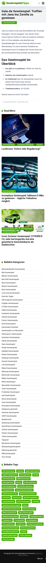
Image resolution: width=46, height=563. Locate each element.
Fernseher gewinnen (25, 486)
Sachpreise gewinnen (9, 232)
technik (23, 531)
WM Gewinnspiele (8, 453)
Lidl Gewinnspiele (8, 365)
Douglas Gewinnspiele (10, 303)
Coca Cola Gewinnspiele (11, 293)
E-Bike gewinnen (30, 482)
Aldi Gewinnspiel (8, 272)
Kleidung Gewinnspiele (10, 358)
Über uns (40, 558)
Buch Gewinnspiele (9, 290)
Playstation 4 (7, 520)
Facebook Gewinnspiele (11, 313)
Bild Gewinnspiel (8, 478)
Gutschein (6, 497)
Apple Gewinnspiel (32, 471)
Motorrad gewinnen (9, 512)
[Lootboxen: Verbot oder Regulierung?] (23, 130)
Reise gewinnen (8, 524)
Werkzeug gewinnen (9, 450)
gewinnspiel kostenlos (10, 102)
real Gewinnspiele (8, 395)
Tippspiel (5, 440)
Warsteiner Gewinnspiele (11, 443)
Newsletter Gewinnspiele (11, 385)
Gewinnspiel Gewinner (10, 327)
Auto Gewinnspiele (9, 22)
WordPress (38, 553)
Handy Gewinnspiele (9, 341)
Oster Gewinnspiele (9, 389)
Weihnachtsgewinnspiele (11, 447)
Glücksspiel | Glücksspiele (25, 144)
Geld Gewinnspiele (9, 324)
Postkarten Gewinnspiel (10, 392)
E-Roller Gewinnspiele (10, 307)
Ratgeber (39, 144)
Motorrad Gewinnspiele (10, 372)
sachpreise (21, 524)
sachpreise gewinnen (35, 524)
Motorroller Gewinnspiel (11, 375)
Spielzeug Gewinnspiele (11, 423)
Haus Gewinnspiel (8, 344)
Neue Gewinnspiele (26, 512)
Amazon (20, 471)
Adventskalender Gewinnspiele (13, 269)
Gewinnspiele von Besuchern (12, 330)
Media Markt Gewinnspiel (11, 509)
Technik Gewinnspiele (10, 430)
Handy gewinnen (8, 501)
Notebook (24, 516)
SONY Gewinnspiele (9, 416)
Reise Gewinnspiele (9, 399)
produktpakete (32, 520)
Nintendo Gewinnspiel (10, 516)
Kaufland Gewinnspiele (10, 351)
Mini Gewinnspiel (29, 509)
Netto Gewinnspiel (8, 382)
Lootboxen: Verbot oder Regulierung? (21, 149)
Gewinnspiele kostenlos (24, 490)
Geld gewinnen (8, 490)
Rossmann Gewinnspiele (11, 406)
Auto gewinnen (25, 475)
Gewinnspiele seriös (22, 102)
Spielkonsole (6, 419)
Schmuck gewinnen (28, 528)
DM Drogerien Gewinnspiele (12, 300)
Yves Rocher (6, 457)
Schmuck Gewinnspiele (10, 412)
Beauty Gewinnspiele (9, 286)
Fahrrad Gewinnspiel (9, 317)
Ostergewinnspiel (36, 516)
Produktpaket (19, 520)
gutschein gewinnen (31, 497)
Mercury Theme (23, 555)
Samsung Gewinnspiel (10, 528)
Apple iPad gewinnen (10, 475)
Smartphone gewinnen (10, 531)
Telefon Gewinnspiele (10, 433)
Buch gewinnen (8, 482)
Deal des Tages (7, 296)
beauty (35, 475)
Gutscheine (17, 497)
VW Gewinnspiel (8, 539)
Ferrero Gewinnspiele (10, 320)
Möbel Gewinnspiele (9, 368)
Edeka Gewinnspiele (9, 310)
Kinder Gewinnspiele (9, 354)
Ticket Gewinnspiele (9, 436)
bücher (18, 482)
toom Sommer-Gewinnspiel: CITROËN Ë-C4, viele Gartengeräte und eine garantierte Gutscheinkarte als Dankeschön (22, 240)
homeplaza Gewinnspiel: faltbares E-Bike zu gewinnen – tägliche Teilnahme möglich (23, 198)
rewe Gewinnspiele (9, 402)
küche (25, 505)
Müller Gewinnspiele (9, 378)
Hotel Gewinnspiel (23, 501)
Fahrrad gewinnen (9, 486)
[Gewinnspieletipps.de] (15, 3)
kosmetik (36, 501)
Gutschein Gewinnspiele (10, 228)
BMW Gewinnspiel (23, 478)
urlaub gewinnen (25, 535)
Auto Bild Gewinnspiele (10, 279)
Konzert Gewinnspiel (9, 361)
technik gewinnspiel (10, 535)
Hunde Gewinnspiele (9, 348)
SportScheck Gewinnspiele (12, 426)
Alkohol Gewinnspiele (10, 276)
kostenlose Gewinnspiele (11, 505)
